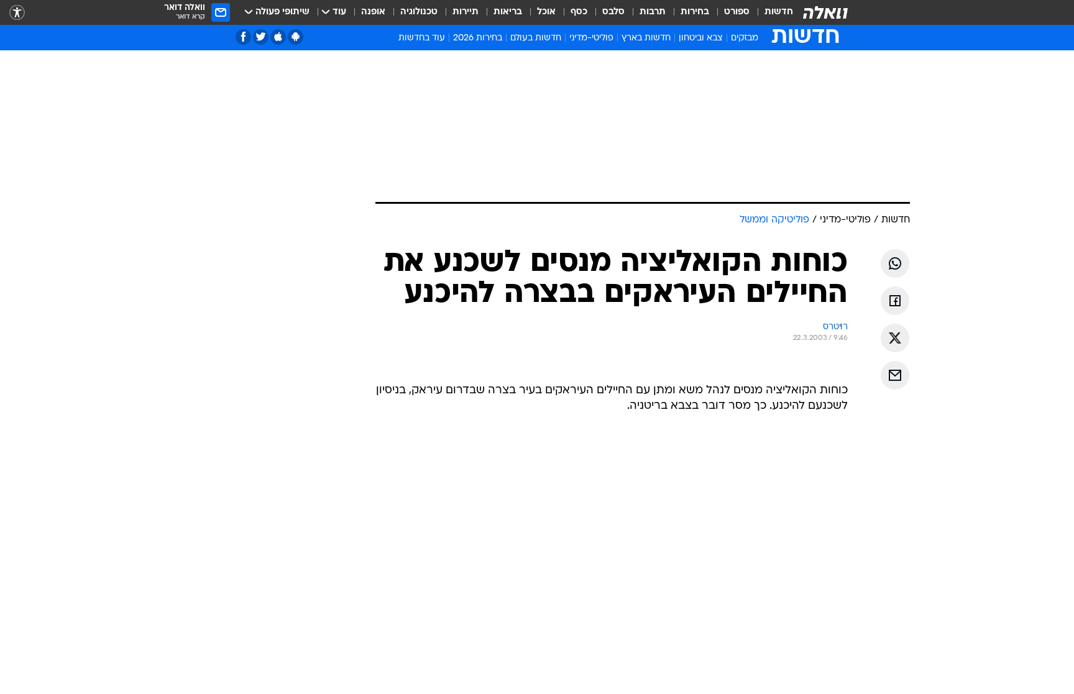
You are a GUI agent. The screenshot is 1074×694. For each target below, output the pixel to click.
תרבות (653, 12)
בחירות (695, 12)
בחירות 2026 (477, 38)
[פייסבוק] (243, 37)
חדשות (778, 12)
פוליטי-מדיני (591, 38)
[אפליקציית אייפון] (278, 37)
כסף (579, 12)
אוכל (546, 12)
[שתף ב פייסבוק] (895, 300)
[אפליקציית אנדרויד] (295, 37)
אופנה (373, 12)
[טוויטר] (260, 37)
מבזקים (744, 38)
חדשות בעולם (535, 38)
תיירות (465, 12)
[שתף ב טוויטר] (895, 338)
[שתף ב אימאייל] (895, 375)
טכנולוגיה (419, 12)
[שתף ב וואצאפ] (895, 263)
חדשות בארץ (646, 38)
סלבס (613, 12)
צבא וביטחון (701, 38)
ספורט (737, 12)
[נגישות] (17, 13)
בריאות (507, 12)
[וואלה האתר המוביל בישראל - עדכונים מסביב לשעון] (825, 12)
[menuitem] (771, 12)
